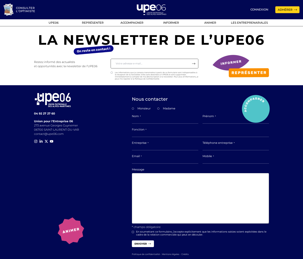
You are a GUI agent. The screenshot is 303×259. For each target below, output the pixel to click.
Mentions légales (170, 254)
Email (137, 156)
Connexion (259, 9)
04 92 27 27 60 (44, 113)
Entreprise (140, 142)
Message (138, 169)
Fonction (139, 129)
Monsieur (144, 108)
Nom (136, 116)
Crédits (185, 254)
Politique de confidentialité (146, 254)
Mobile (208, 156)
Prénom (209, 116)
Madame (169, 108)
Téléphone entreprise (219, 142)
